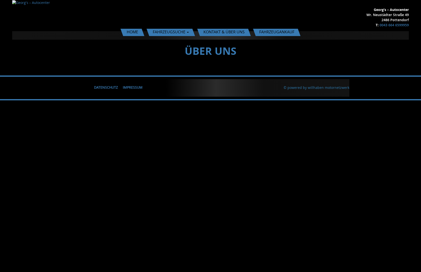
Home (132, 32)
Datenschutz (106, 87)
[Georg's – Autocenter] (31, 2)
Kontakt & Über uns (224, 32)
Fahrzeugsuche (169, 32)
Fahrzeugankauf (276, 32)
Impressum (133, 87)
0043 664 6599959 (394, 25)
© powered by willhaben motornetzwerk (316, 87)
